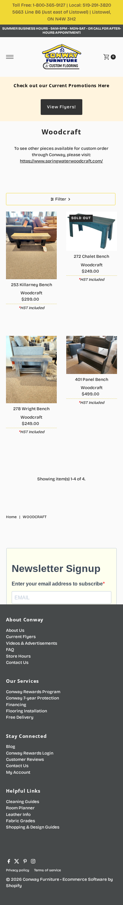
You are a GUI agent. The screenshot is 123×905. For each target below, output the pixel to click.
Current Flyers (21, 636)
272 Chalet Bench (91, 256)
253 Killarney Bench (31, 284)
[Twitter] (16, 862)
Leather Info (18, 814)
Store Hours (18, 656)
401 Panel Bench (91, 379)
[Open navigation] (10, 57)
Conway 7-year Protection (32, 698)
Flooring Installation (26, 711)
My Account (18, 772)
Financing (16, 704)
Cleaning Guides (22, 801)
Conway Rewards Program (33, 691)
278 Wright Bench (31, 408)
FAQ (10, 649)
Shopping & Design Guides (32, 827)
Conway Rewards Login (29, 753)
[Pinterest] (25, 862)
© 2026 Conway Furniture (32, 879)
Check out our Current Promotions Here (61, 85)
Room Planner (20, 808)
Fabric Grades (20, 820)
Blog (10, 746)
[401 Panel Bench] (91, 355)
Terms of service (47, 870)
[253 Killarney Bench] (31, 245)
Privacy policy (17, 870)
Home (11, 517)
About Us (15, 630)
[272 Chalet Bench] (91, 231)
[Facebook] (9, 862)
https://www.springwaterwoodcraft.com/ (61, 161)
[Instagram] (33, 862)
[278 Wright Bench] (31, 369)
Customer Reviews (25, 759)
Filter (60, 199)
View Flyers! (61, 107)
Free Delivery (19, 717)
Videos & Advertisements (31, 643)
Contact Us (17, 662)
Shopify (14, 885)
